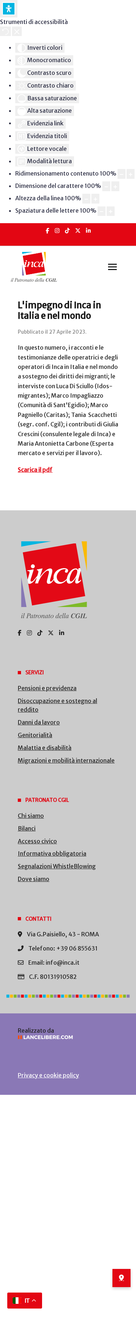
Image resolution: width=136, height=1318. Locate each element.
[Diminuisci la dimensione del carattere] (106, 186)
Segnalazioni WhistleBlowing (57, 866)
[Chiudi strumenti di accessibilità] (17, 31)
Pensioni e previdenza (47, 688)
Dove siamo (33, 879)
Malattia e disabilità (44, 747)
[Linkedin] (88, 230)
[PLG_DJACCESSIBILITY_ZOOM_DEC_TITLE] (121, 174)
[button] (112, 266)
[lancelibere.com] (68, 1037)
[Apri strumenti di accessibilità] (8, 8)
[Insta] (57, 230)
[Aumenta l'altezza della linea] (95, 199)
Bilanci (27, 828)
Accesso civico (37, 841)
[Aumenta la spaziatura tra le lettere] (111, 211)
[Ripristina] (5, 31)
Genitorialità (35, 735)
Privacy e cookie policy (48, 1075)
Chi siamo (31, 815)
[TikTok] (67, 230)
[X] (78, 230)
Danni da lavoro (39, 722)
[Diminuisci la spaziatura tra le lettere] (102, 211)
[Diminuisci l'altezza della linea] (86, 199)
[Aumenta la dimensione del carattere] (115, 186)
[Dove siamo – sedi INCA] (121, 1278)
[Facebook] (47, 230)
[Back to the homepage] (33, 266)
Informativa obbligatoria (52, 853)
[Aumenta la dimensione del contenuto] (131, 174)
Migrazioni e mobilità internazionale (66, 760)
